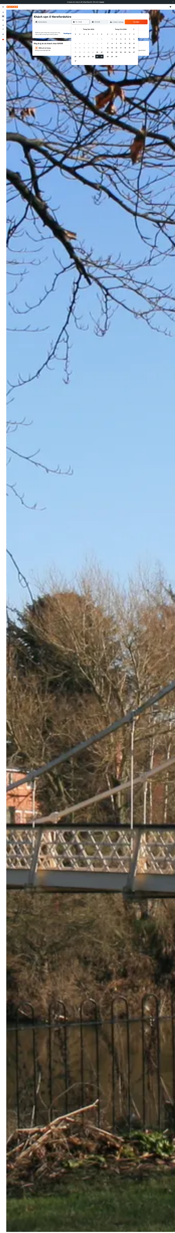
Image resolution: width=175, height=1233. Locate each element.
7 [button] (107, 43)
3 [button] (75, 43)
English (102, 2)
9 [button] (101, 43)
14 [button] (93, 48)
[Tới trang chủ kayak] (12, 7)
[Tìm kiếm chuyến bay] (3, 12)
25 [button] (80, 56)
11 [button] (79, 48)
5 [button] (84, 43)
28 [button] (93, 56)
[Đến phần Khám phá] (3, 25)
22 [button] (97, 52)
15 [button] (97, 48)
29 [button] (97, 56)
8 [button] (97, 43)
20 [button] (88, 52)
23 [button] (101, 52)
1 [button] (97, 39)
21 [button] (93, 52)
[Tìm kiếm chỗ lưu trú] (3, 16)
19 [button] (84, 52)
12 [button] (84, 48)
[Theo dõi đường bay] (3, 29)
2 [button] (101, 39)
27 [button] (88, 56)
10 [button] (75, 48)
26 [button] (84, 56)
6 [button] (88, 43)
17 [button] (75, 52)
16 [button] (101, 48)
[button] (173, 2)
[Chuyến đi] (3, 34)
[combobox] (54, 22)
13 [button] (88, 48)
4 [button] (79, 43)
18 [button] (79, 52)
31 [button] (75, 61)
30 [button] (102, 56)
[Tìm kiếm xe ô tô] (3, 20)
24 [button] (75, 56)
